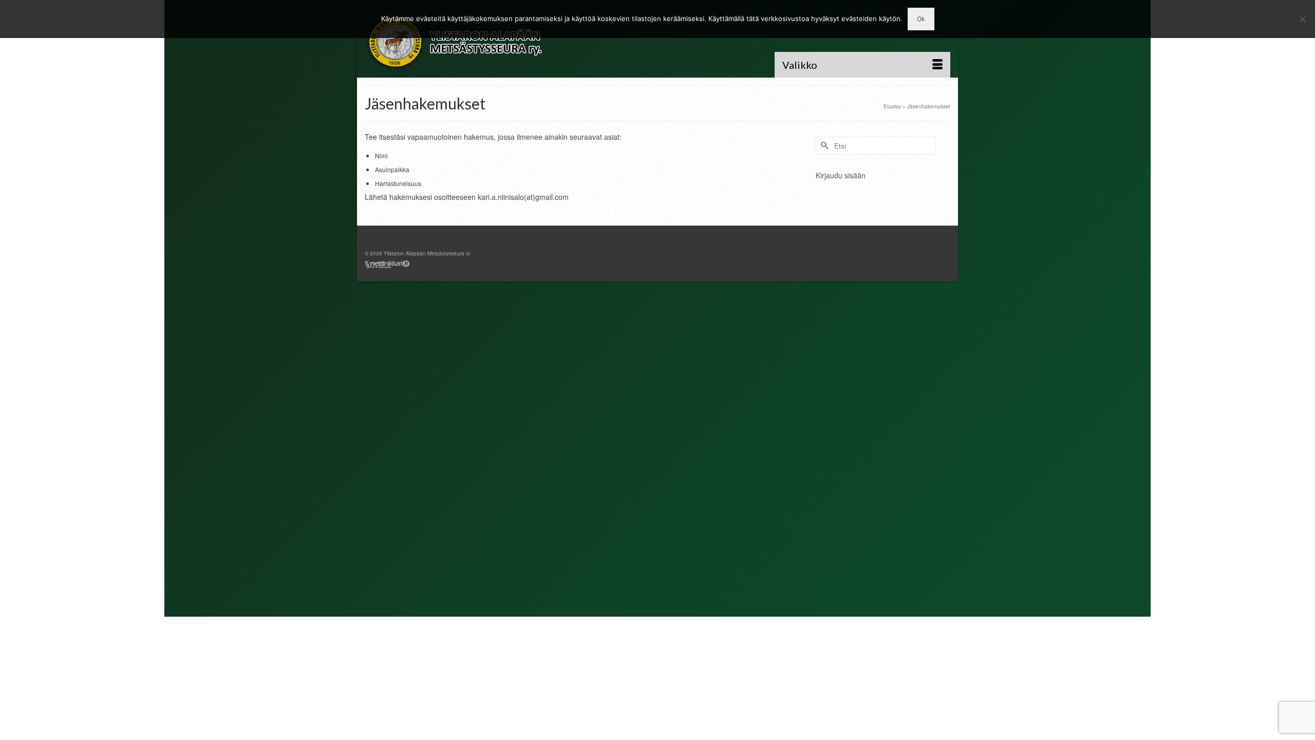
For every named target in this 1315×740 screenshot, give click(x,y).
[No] (1302, 19)
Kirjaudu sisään (841, 175)
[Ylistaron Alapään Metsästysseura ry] (457, 42)
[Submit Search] (823, 146)
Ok (921, 19)
